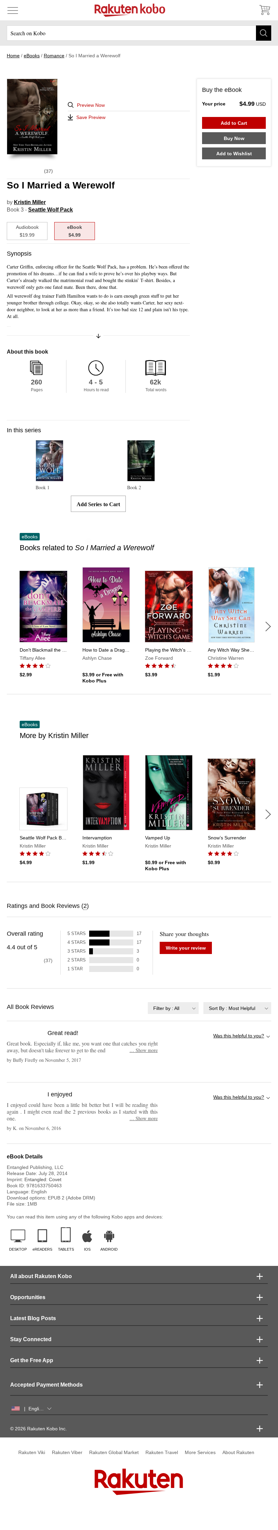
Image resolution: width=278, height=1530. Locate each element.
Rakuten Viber (67, 1452)
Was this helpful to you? (238, 1035)
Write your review (186, 948)
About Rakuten (238, 1452)
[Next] (268, 626)
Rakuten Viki (31, 1452)
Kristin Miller (30, 202)
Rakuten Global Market (114, 1452)
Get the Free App (31, 1360)
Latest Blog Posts (33, 1318)
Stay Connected (31, 1339)
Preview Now (91, 105)
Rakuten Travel (161, 1452)
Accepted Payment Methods (46, 1385)
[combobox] (173, 1008)
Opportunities (27, 1297)
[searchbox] (139, 33)
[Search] (263, 33)
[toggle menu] (12, 10)
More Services (200, 1452)
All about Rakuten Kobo (41, 1276)
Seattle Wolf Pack (50, 210)
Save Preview (90, 117)
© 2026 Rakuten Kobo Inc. (38, 1428)
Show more (144, 1050)
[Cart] (264, 10)
